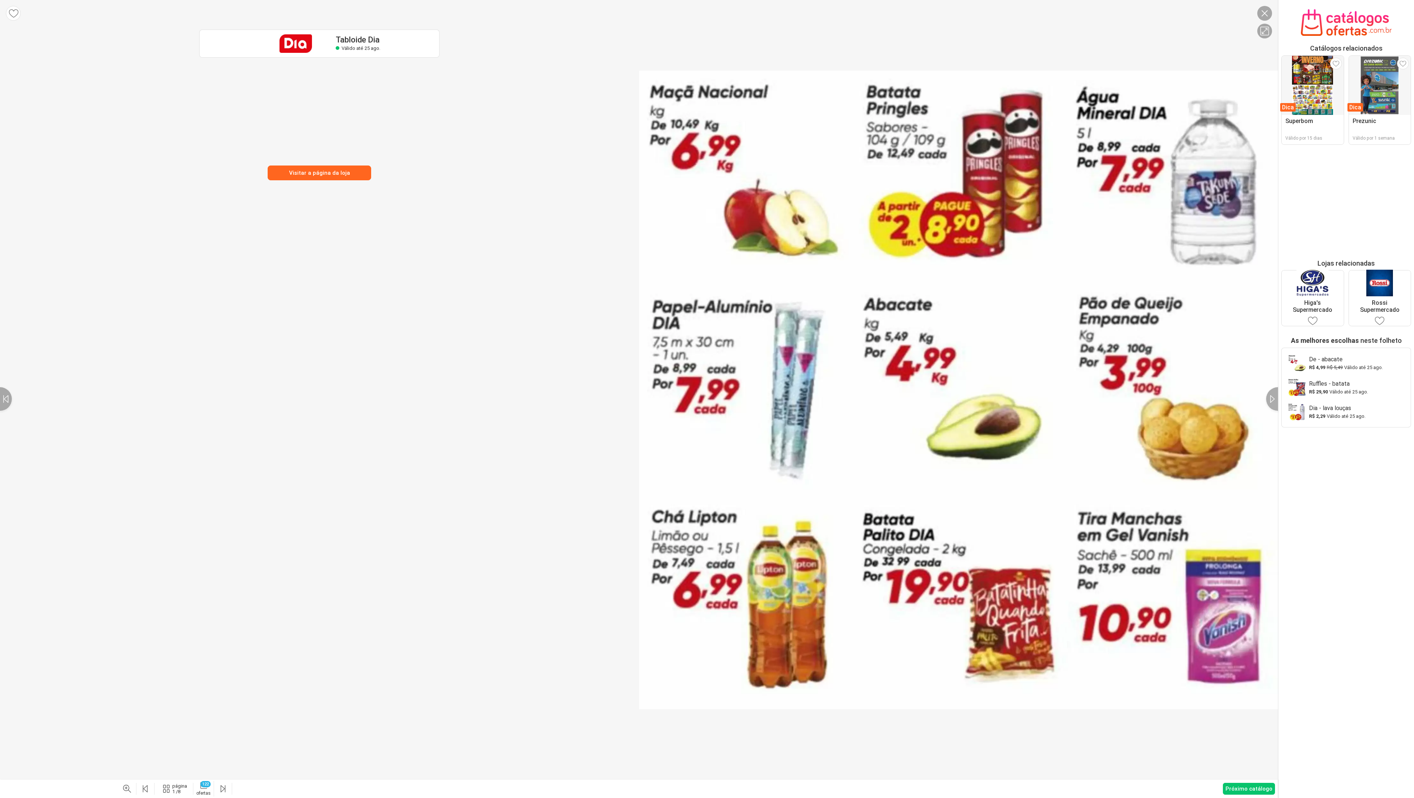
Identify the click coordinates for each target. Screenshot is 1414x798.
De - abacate (1326, 359)
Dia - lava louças (1330, 408)
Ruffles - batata (1329, 383)
